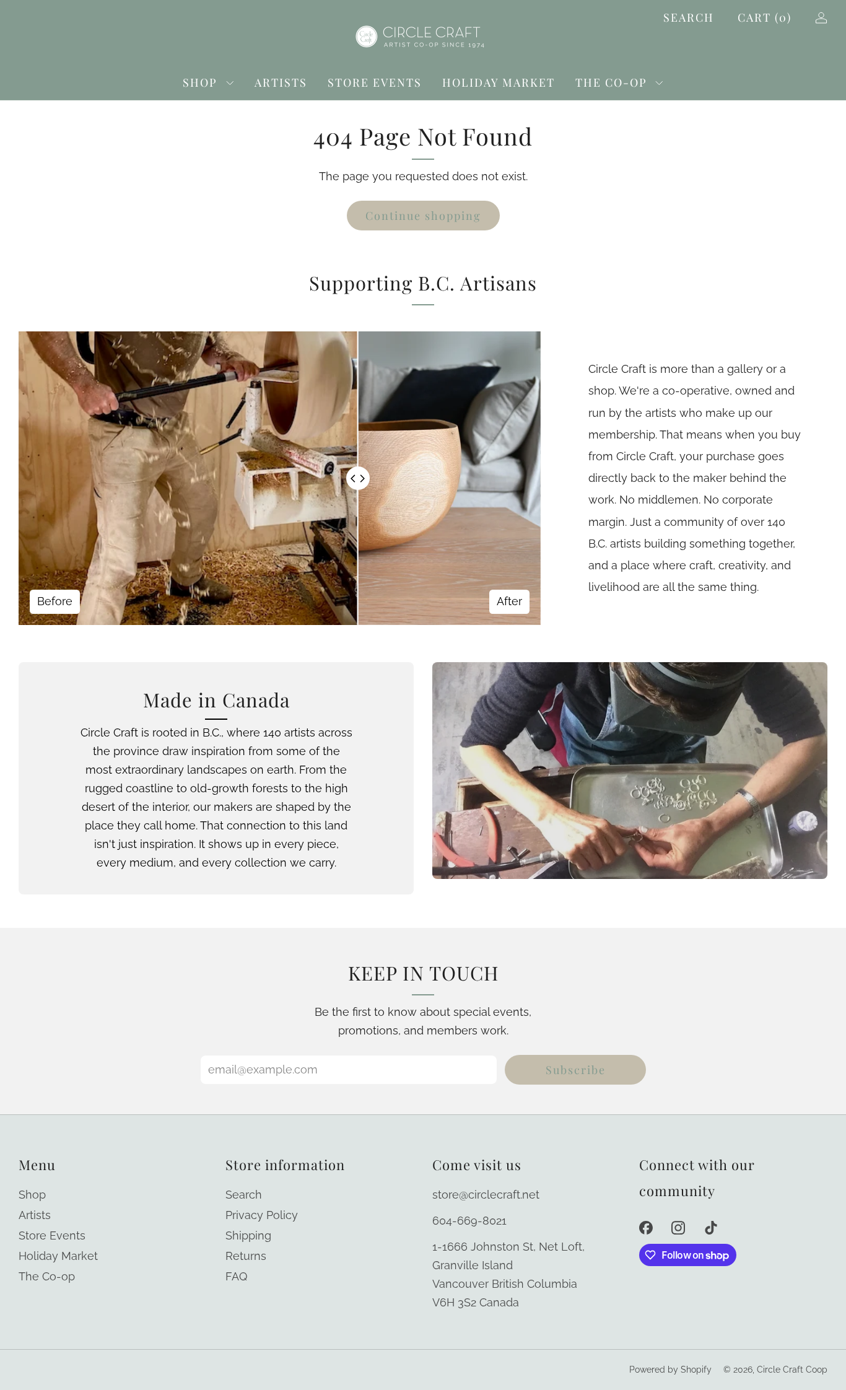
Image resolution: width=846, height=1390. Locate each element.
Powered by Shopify (670, 1370)
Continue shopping (423, 215)
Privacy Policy (261, 1215)
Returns (245, 1255)
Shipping (248, 1235)
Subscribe (576, 1069)
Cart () (764, 17)
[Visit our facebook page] (645, 1227)
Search (688, 17)
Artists (281, 82)
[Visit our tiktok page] (711, 1227)
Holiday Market (498, 82)
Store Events (375, 82)
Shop (200, 82)
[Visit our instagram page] (678, 1227)
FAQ (236, 1276)
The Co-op (611, 82)
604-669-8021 (469, 1220)
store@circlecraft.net (485, 1194)
